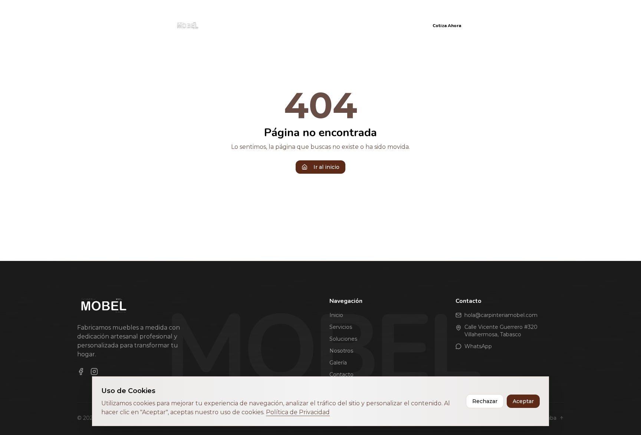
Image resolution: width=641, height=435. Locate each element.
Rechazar (484, 401)
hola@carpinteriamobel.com (501, 315)
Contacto (403, 25)
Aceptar (523, 401)
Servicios (258, 25)
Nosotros (335, 25)
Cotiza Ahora (447, 26)
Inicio (227, 25)
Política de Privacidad (298, 412)
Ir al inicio (326, 167)
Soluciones (296, 25)
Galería (369, 25)
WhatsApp (478, 346)
